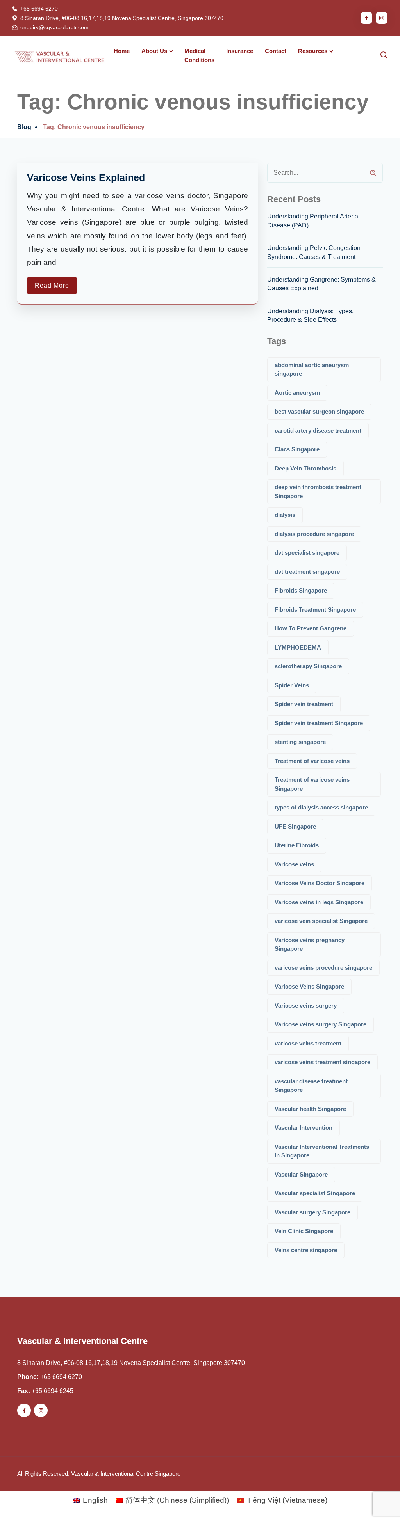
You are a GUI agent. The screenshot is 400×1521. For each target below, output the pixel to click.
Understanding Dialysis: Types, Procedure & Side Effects (310, 315)
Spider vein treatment (304, 704)
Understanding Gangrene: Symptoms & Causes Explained (321, 283)
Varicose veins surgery (306, 1005)
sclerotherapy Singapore (308, 666)
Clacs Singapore (297, 449)
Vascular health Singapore (310, 1109)
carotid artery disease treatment (318, 430)
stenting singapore (300, 741)
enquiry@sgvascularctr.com (54, 27)
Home (122, 51)
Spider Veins (292, 685)
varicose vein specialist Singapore (321, 921)
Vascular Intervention (303, 1127)
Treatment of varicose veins (312, 761)
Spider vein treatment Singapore (319, 723)
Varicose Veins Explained (86, 177)
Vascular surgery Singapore (312, 1212)
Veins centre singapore (306, 1250)
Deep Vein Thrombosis (305, 468)
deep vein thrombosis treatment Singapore (318, 491)
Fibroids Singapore (301, 590)
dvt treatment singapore (307, 571)
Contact (275, 51)
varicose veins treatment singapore (322, 1062)
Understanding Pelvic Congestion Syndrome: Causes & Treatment (314, 252)
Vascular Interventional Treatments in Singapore (322, 1151)
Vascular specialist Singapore (315, 1193)
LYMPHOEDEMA (298, 647)
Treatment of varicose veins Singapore (312, 784)
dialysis (285, 514)
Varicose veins (294, 864)
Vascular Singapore (301, 1174)
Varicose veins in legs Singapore (319, 902)
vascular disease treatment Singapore (311, 1085)
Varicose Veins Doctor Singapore (319, 883)
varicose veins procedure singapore (323, 967)
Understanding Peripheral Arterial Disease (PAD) (313, 220)
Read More (52, 285)
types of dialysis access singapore (321, 807)
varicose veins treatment (308, 1043)
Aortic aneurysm (297, 392)
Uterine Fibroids (297, 845)
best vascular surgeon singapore (319, 411)
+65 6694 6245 (52, 1391)
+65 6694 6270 (39, 8)
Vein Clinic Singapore (304, 1231)
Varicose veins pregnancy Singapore (310, 944)
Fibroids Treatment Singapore (315, 609)
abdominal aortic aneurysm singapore (312, 369)
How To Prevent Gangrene (310, 628)
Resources (312, 51)
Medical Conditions (199, 55)
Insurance (239, 51)
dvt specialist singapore (307, 552)
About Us (154, 51)
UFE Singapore (295, 826)
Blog (24, 127)
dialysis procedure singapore (314, 534)
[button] (377, 1498)
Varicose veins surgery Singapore (320, 1024)
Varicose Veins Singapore (309, 986)
